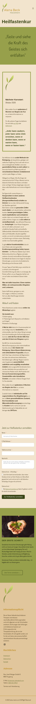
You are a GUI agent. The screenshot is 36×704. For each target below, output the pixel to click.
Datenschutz (5, 486)
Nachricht (4, 458)
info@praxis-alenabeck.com (16, 680)
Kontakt (5, 662)
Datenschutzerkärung (11, 489)
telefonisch (8, 126)
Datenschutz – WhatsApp (9, 472)
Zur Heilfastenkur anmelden (13, 497)
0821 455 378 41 (12, 683)
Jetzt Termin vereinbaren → (12, 573)
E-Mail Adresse (6, 441)
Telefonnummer (6, 450)
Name (3, 433)
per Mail (16, 123)
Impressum (6, 656)
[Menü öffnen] (33, 8)
